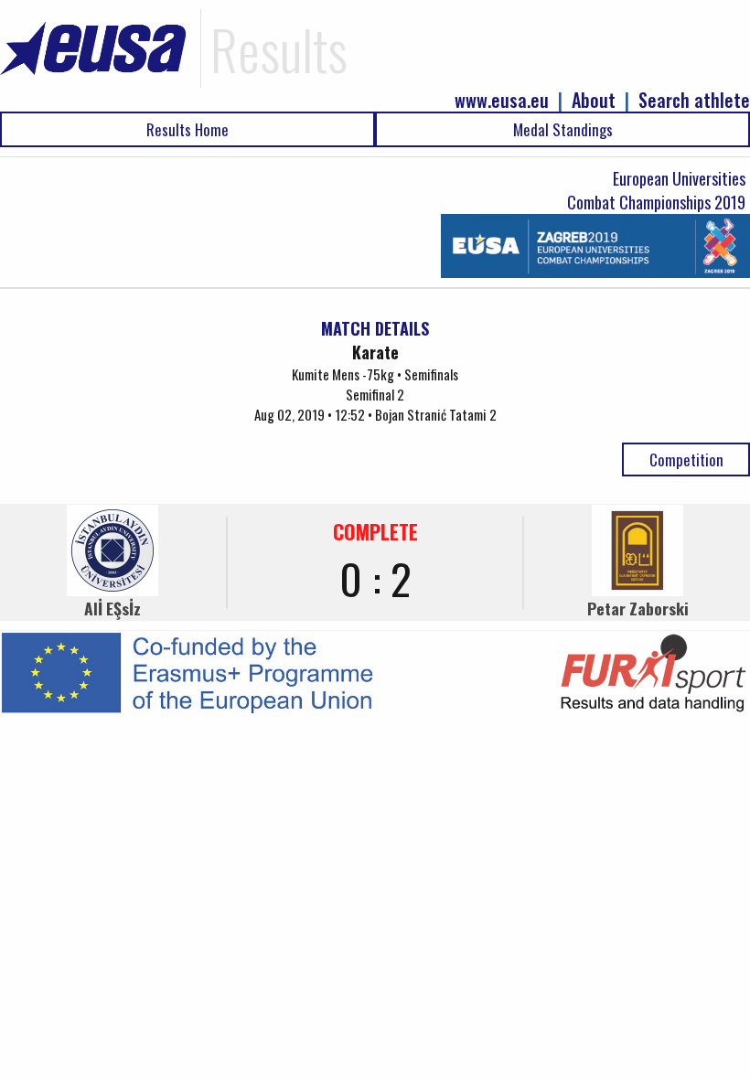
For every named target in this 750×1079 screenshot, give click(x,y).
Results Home (187, 129)
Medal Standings (563, 129)
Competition (686, 459)
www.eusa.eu (502, 100)
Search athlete (694, 100)
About (594, 100)
